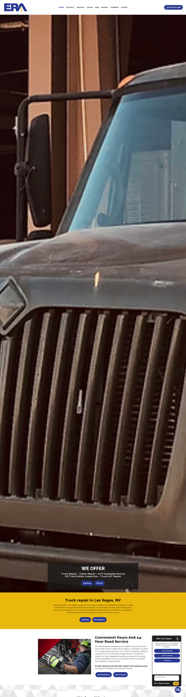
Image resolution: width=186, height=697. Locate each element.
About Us (80, 7)
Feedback (114, 7)
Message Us (99, 620)
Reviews (104, 7)
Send (176, 683)
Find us (99, 583)
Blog (97, 7)
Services (70, 7)
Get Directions (103, 675)
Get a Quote (120, 675)
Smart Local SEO (164, 683)
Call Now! (167, 660)
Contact (124, 7)
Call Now (87, 583)
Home (61, 7)
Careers (90, 7)
